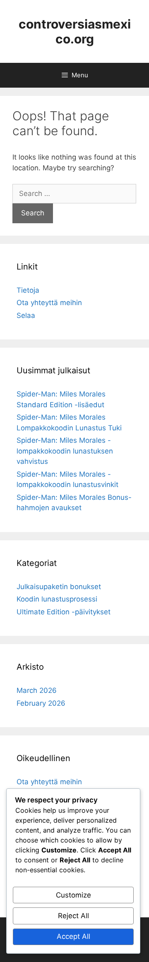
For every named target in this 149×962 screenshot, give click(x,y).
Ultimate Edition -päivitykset (64, 612)
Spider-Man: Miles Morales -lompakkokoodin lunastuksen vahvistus (65, 450)
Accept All (73, 936)
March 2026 (37, 690)
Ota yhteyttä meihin (49, 302)
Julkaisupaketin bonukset (59, 586)
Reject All (73, 916)
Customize (73, 895)
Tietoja (28, 290)
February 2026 (41, 703)
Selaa (26, 315)
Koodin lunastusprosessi (57, 599)
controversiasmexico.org (75, 31)
